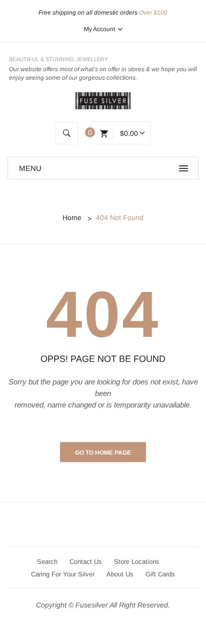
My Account (100, 29)
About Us (120, 574)
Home (72, 218)
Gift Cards (160, 574)
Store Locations (137, 561)
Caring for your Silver (62, 574)
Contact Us (86, 561)
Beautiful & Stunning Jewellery (58, 59)
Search (47, 561)
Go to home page (103, 452)
